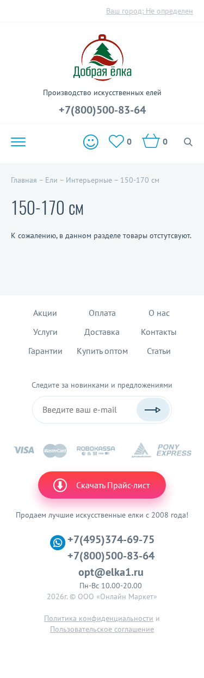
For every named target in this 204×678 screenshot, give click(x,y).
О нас (159, 312)
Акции (45, 312)
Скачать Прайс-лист (113, 485)
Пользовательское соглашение (102, 629)
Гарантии (45, 350)
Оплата (102, 312)
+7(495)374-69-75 (110, 539)
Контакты (159, 331)
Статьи (159, 350)
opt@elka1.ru (111, 572)
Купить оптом (102, 350)
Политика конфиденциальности (98, 618)
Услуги (45, 331)
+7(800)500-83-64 (102, 110)
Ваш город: (149, 11)
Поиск (188, 141)
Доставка (102, 331)
